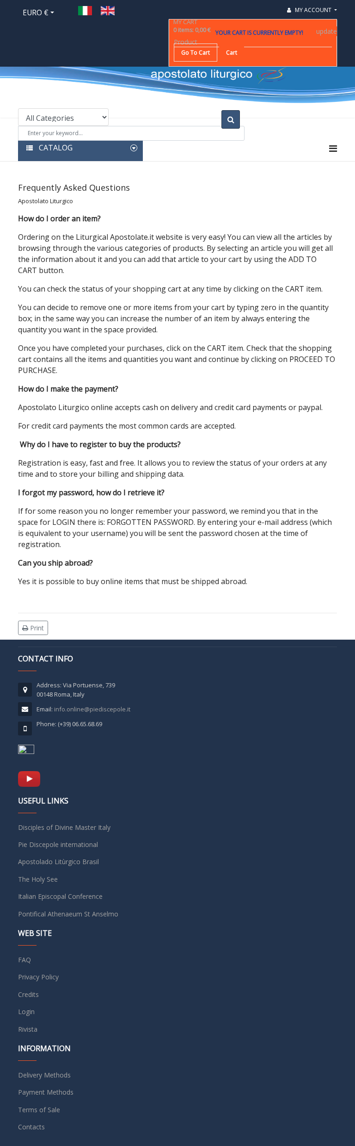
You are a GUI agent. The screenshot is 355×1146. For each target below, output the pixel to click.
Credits (28, 994)
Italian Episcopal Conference (60, 896)
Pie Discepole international (58, 844)
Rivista (27, 1029)
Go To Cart (195, 52)
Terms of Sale (39, 1109)
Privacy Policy (38, 976)
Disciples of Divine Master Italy (64, 827)
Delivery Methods (44, 1075)
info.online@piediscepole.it (92, 709)
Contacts (31, 1126)
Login (26, 1011)
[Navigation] (333, 148)
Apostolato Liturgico (45, 201)
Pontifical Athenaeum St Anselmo (68, 913)
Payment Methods (45, 1092)
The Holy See (38, 879)
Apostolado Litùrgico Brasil (58, 861)
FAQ (24, 959)
